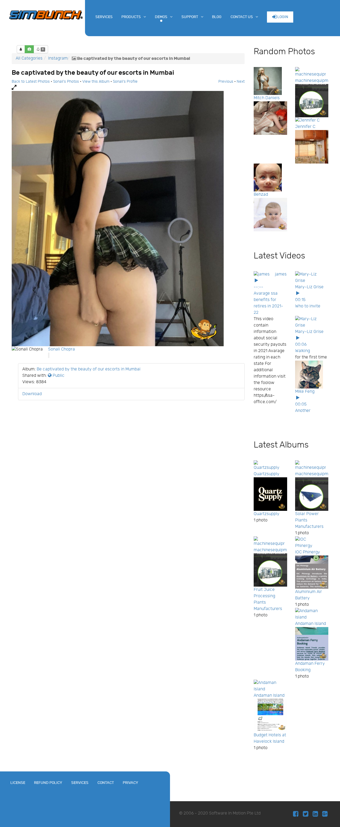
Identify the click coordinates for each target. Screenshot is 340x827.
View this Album (95, 82)
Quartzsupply (266, 474)
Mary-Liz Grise (309, 287)
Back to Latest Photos (31, 82)
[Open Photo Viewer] (128, 88)
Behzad (261, 194)
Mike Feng (304, 391)
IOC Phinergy (307, 552)
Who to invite (307, 306)
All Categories (29, 58)
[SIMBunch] (46, 14)
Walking (302, 350)
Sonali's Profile (125, 82)
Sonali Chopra (61, 349)
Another (303, 410)
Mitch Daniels (267, 98)
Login (282, 17)
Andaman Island (310, 623)
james (281, 274)
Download (32, 393)
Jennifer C (305, 126)
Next (241, 82)
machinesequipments (316, 80)
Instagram (58, 58)
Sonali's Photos (66, 82)
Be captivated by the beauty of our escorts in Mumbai (89, 369)
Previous (225, 82)
